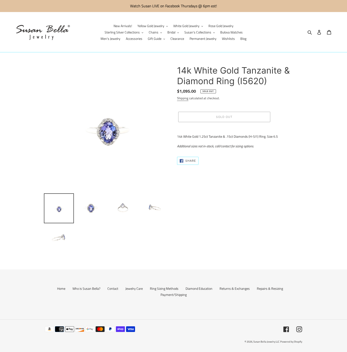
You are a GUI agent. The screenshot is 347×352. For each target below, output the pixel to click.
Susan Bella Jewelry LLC (266, 342)
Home (61, 288)
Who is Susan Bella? (86, 288)
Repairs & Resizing (270, 288)
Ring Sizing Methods (164, 288)
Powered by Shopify (291, 342)
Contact (112, 288)
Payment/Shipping (174, 294)
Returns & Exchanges (235, 288)
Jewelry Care (134, 288)
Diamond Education (199, 288)
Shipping (182, 98)
